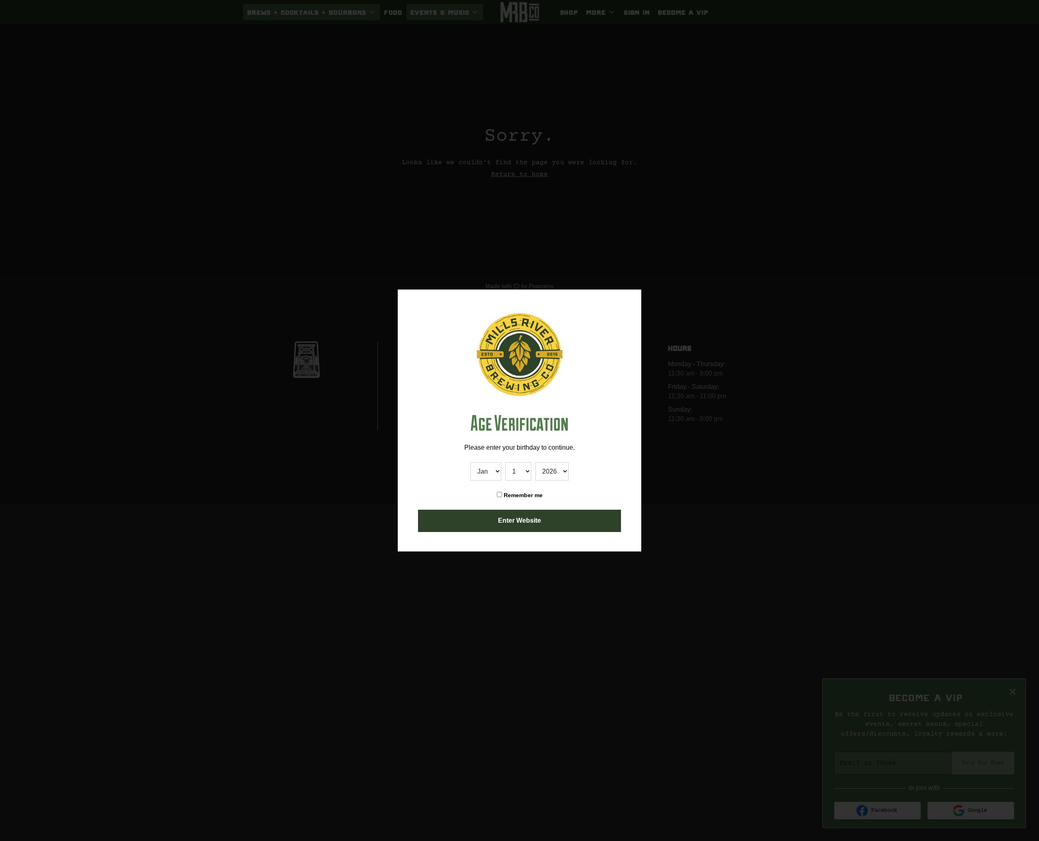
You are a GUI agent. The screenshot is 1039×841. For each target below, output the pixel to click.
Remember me (522, 495)
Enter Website (519, 520)
